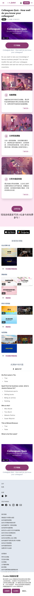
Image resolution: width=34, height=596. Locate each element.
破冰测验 (4, 567)
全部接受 (7, 591)
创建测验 (26, 3)
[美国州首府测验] (9, 339)
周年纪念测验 (5, 557)
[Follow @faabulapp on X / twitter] (10, 505)
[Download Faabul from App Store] (2, 496)
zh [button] (31, 3)
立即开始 (17, 209)
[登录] (21, 2)
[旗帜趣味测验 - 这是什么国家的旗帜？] (25, 339)
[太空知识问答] (9, 261)
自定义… (24, 591)
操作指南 (4, 514)
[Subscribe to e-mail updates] (21, 505)
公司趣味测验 (5, 564)
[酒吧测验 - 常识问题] (25, 252)
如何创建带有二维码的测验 (9, 525)
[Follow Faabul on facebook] (6, 505)
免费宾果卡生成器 (6, 548)
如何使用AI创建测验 (7, 527)
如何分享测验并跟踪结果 (8, 522)
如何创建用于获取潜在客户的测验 (10, 540)
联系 (2, 487)
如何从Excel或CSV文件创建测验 (10, 530)
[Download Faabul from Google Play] (6, 496)
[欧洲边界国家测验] (9, 348)
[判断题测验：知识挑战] (9, 252)
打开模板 (17, 45)
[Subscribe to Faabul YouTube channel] (2, 505)
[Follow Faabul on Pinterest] (17, 505)
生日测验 (4, 562)
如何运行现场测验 (6, 543)
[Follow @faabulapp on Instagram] (13, 505)
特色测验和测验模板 (11, 269)
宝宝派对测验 (5, 559)
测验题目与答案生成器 (7, 517)
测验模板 (8, 298)
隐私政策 (6, 586)
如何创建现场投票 (6, 545)
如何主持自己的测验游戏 (8, 533)
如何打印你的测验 (6, 535)
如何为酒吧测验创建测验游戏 (9, 569)
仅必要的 (15, 591)
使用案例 (4, 553)
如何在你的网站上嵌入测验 (9, 538)
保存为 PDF (18, 369)
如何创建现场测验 (6, 520)
